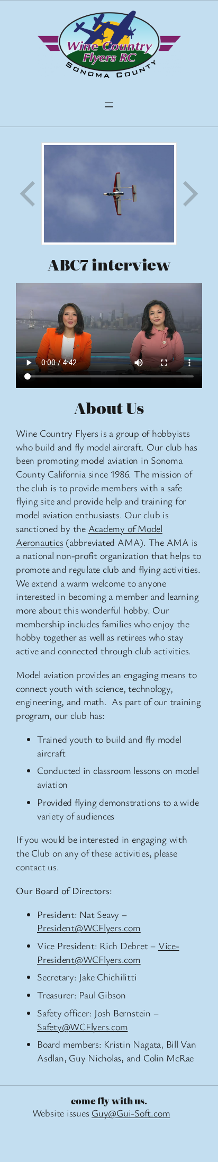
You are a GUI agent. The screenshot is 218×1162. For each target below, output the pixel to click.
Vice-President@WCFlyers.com (108, 952)
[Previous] (28, 194)
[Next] (189, 194)
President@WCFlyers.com (89, 927)
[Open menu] (109, 104)
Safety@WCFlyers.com (82, 1026)
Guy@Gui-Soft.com (131, 1112)
